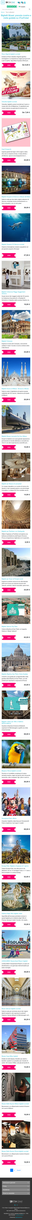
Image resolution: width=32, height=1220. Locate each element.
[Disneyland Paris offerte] (16, 801)
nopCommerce (18, 1217)
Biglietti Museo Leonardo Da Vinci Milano (14, 436)
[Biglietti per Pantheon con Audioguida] (16, 514)
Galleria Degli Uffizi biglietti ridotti (12, 913)
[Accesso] (25, 2)
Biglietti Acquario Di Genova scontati (13, 244)
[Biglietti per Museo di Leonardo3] (16, 467)
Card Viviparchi (6, 149)
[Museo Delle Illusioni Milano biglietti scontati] (16, 1087)
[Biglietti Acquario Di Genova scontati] (16, 227)
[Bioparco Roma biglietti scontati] (16, 754)
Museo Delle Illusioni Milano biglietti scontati (15, 1104)
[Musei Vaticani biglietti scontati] (16, 992)
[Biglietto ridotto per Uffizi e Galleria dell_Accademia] (16, 705)
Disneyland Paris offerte (9, 818)
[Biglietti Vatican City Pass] (16, 609)
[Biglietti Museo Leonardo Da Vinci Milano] (16, 419)
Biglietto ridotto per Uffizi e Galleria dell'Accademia (12, 722)
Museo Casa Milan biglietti (10, 1056)
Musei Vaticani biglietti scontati (11, 1008)
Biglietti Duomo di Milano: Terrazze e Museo (15, 388)
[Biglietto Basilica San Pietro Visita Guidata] (16, 657)
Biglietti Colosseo (7, 341)
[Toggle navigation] (3, 2)
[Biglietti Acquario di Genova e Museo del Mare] (16, 180)
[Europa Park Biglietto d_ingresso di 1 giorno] (16, 849)
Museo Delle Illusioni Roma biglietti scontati (15, 1151)
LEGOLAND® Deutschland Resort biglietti (15, 961)
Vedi (8, 65)
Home (2, 12)
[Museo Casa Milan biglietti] (16, 1039)
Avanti (19, 1170)
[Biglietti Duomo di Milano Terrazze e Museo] (16, 372)
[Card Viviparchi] (16, 132)
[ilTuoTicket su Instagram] (17, 1205)
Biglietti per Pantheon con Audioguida (13, 531)
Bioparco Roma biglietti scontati (11, 771)
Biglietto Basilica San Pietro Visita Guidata (15, 674)
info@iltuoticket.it (19, 1215)
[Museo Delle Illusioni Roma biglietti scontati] (16, 1134)
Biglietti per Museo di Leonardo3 (11, 484)
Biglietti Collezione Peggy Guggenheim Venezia (13, 292)
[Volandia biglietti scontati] (16, 85)
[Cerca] (29, 9)
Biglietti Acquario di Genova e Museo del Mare (16, 196)
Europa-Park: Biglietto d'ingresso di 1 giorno (15, 866)
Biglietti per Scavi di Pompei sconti (12, 579)
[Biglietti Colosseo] (16, 324)
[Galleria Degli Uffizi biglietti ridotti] (16, 896)
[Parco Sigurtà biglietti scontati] (16, 37)
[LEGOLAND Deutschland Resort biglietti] (16, 944)
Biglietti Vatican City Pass (9, 626)
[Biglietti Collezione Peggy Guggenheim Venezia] (16, 275)
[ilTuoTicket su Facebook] (14, 1205)
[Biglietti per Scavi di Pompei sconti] (16, 562)
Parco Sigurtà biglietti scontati (11, 54)
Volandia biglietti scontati (9, 101)
